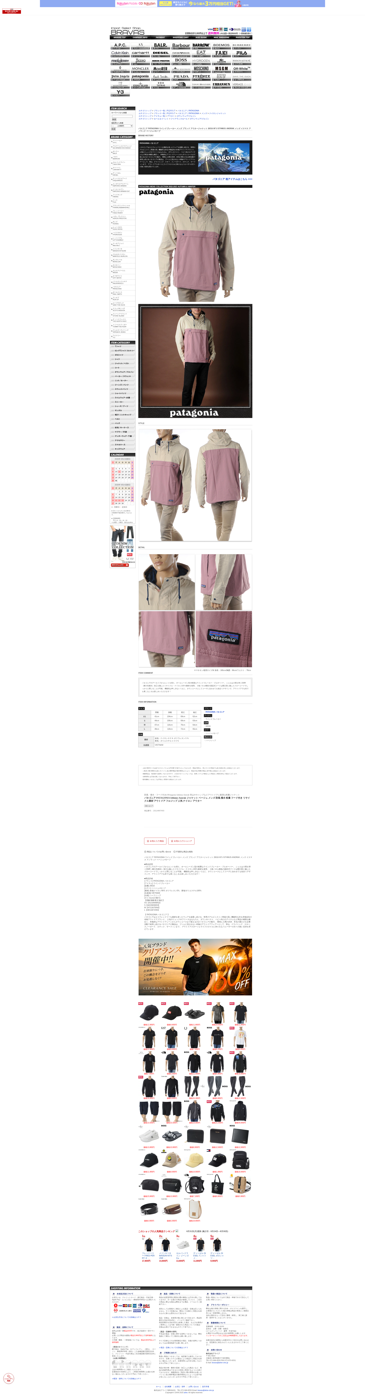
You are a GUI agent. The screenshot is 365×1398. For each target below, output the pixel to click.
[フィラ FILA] (241, 53)
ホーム (158, 1387)
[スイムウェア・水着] (122, 398)
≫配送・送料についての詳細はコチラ (126, 1379)
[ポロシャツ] (122, 355)
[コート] (122, 368)
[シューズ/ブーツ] (122, 406)
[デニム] (122, 566)
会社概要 (168, 1387)
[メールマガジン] (222, 37)
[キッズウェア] (122, 449)
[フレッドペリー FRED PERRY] (120, 61)
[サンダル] (122, 410)
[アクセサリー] (122, 440)
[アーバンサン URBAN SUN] (221, 85)
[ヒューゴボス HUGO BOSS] (181, 61)
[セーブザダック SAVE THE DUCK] (241, 77)
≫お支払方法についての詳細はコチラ (126, 1317)
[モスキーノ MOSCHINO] (201, 69)
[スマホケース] (122, 445)
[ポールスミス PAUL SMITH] (160, 77)
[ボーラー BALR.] (160, 45)
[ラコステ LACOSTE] (221, 61)
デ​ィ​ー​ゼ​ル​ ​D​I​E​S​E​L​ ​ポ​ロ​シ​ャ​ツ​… (217, 1255)
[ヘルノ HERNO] (140, 61)
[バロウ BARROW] (201, 45)
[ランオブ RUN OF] (221, 77)
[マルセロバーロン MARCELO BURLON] (120, 69)
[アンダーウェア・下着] (122, 436)
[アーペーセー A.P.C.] (120, 45)
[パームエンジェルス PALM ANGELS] (120, 77)
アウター (171, 116)
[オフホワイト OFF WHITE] (241, 69)
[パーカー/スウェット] (122, 376)
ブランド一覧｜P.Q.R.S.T (164, 111)
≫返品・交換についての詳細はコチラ (173, 1348)
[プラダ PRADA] (181, 77)
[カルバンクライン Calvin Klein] (120, 53)
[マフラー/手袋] (122, 432)
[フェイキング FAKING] (221, 53)
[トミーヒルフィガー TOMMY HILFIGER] (201, 85)
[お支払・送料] (161, 37)
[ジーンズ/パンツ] (122, 385)
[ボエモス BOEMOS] (221, 45)
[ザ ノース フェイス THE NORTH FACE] (181, 85)
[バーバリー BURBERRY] (241, 45)
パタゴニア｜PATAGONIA (188, 111)
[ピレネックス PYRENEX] (201, 77)
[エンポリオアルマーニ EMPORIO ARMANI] (181, 53)
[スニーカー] (122, 402)
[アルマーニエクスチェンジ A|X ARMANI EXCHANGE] (140, 45)
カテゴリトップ (145, 111)
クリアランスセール (179, 119)
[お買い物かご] (181, 37)
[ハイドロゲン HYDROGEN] (201, 61)
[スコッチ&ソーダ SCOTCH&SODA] (120, 85)
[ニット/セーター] (122, 381)
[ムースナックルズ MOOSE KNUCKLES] (181, 69)
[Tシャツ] (122, 346)
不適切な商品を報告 (184, 852)
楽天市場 (205, 1387)
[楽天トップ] (242, 37)
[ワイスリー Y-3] (120, 92)
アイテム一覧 (159, 116)
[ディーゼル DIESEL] (160, 53)
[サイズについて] (201, 37)
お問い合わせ (193, 1387)
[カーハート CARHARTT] (140, 53)
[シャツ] (122, 359)
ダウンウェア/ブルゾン (186, 116)
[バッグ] (122, 423)
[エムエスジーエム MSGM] (221, 69)
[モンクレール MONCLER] (140, 69)
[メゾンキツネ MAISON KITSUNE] (241, 61)
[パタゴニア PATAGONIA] (140, 77)
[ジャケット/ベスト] (122, 363)
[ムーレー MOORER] (160, 69)
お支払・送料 (180, 1387)
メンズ (204, 113)
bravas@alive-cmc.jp (220, 1363)
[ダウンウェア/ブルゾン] (122, 372)
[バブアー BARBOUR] (181, 45)
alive (186, 1393)
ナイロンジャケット (217, 113)
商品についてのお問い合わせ (159, 852)
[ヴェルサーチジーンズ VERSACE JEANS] (241, 85)
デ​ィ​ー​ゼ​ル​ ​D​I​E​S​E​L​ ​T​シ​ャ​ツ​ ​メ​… (200, 1255)
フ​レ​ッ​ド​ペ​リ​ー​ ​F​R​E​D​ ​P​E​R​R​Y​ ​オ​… (148, 1255)
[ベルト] (122, 419)
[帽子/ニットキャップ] (122, 415)
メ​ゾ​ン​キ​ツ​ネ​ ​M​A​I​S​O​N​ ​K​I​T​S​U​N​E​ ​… (165, 1255)
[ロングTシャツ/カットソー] (122, 351)
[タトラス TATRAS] (160, 85)
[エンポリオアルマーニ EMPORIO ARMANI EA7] (201, 53)
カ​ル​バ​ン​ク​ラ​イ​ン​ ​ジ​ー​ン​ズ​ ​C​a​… (182, 1255)
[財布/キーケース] (122, 428)
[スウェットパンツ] (122, 389)
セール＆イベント (161, 119)
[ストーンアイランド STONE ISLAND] (140, 85)
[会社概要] (140, 37)
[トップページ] (120, 37)
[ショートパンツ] (122, 393)
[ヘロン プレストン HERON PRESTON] (160, 61)
